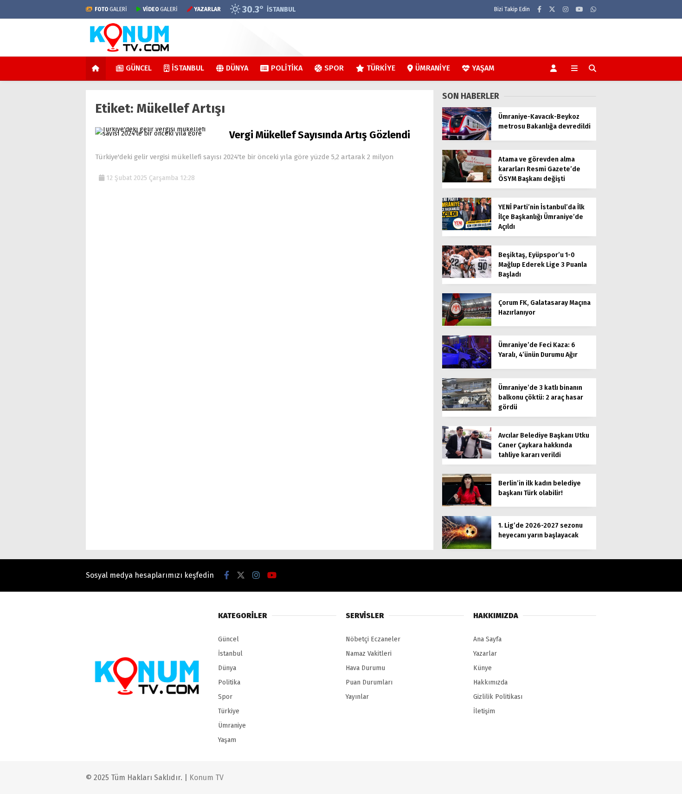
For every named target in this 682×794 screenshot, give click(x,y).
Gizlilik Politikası (497, 697)
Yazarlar (485, 654)
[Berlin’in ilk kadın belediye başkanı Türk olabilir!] (466, 504)
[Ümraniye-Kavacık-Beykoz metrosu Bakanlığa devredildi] (466, 138)
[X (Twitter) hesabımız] (552, 9)
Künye (482, 668)
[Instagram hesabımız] (565, 9)
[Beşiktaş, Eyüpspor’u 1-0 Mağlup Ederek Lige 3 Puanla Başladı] (466, 276)
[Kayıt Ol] (555, 68)
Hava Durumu (365, 668)
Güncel (139, 68)
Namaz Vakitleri (369, 654)
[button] (97, 68)
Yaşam (483, 68)
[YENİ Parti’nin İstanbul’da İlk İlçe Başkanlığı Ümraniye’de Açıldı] (466, 228)
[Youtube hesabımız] (579, 9)
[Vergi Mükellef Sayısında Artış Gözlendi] (158, 133)
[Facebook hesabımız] (539, 9)
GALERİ (111, 9)
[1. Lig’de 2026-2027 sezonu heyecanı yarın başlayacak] (466, 547)
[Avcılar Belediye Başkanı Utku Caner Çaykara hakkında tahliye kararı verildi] (466, 456)
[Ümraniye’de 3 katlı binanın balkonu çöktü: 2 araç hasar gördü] (466, 409)
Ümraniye (432, 68)
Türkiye (381, 68)
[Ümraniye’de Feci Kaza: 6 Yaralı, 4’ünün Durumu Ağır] (466, 366)
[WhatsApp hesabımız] (593, 9)
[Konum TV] (130, 52)
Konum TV (206, 777)
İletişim (484, 711)
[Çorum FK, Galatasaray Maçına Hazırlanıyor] (466, 324)
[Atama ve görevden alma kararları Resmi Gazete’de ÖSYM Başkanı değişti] (466, 180)
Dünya (237, 68)
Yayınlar (357, 697)
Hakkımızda (490, 682)
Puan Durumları (369, 682)
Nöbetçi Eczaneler (373, 639)
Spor (334, 68)
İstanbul (188, 68)
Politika (286, 68)
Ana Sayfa (487, 639)
